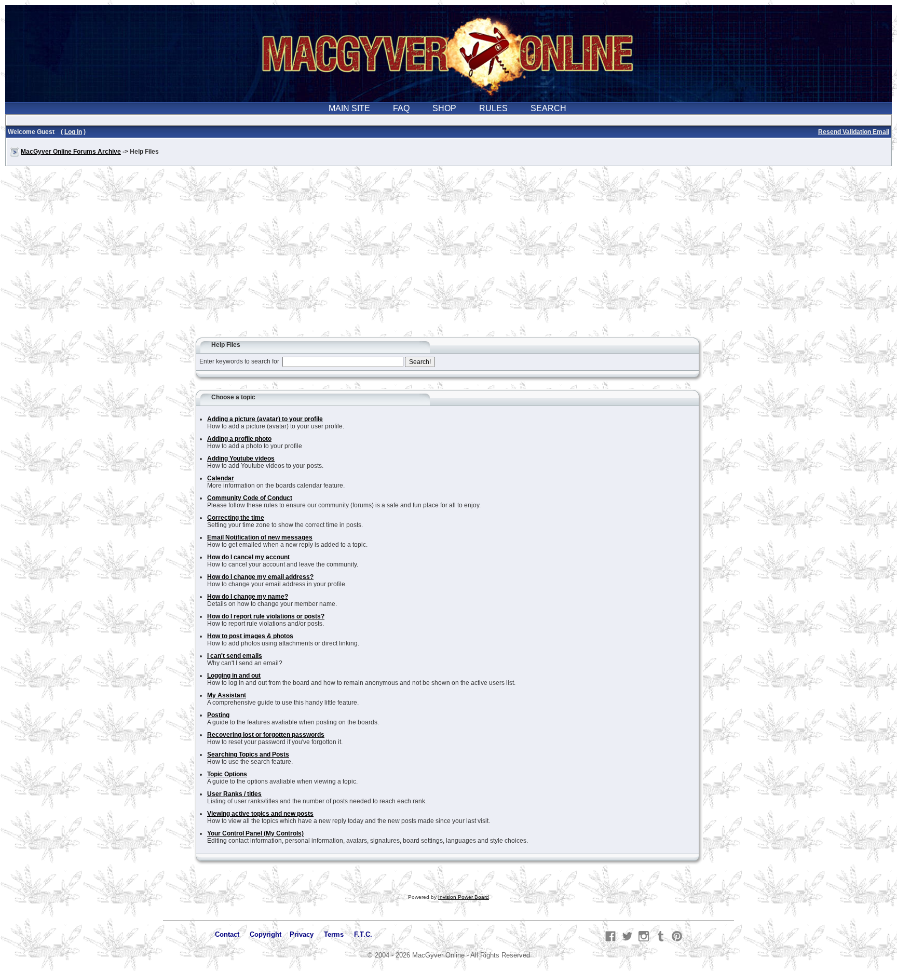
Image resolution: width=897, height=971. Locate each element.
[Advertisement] (448, 256)
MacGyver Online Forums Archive (71, 151)
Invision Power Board (463, 897)
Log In (73, 132)
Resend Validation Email (853, 132)
